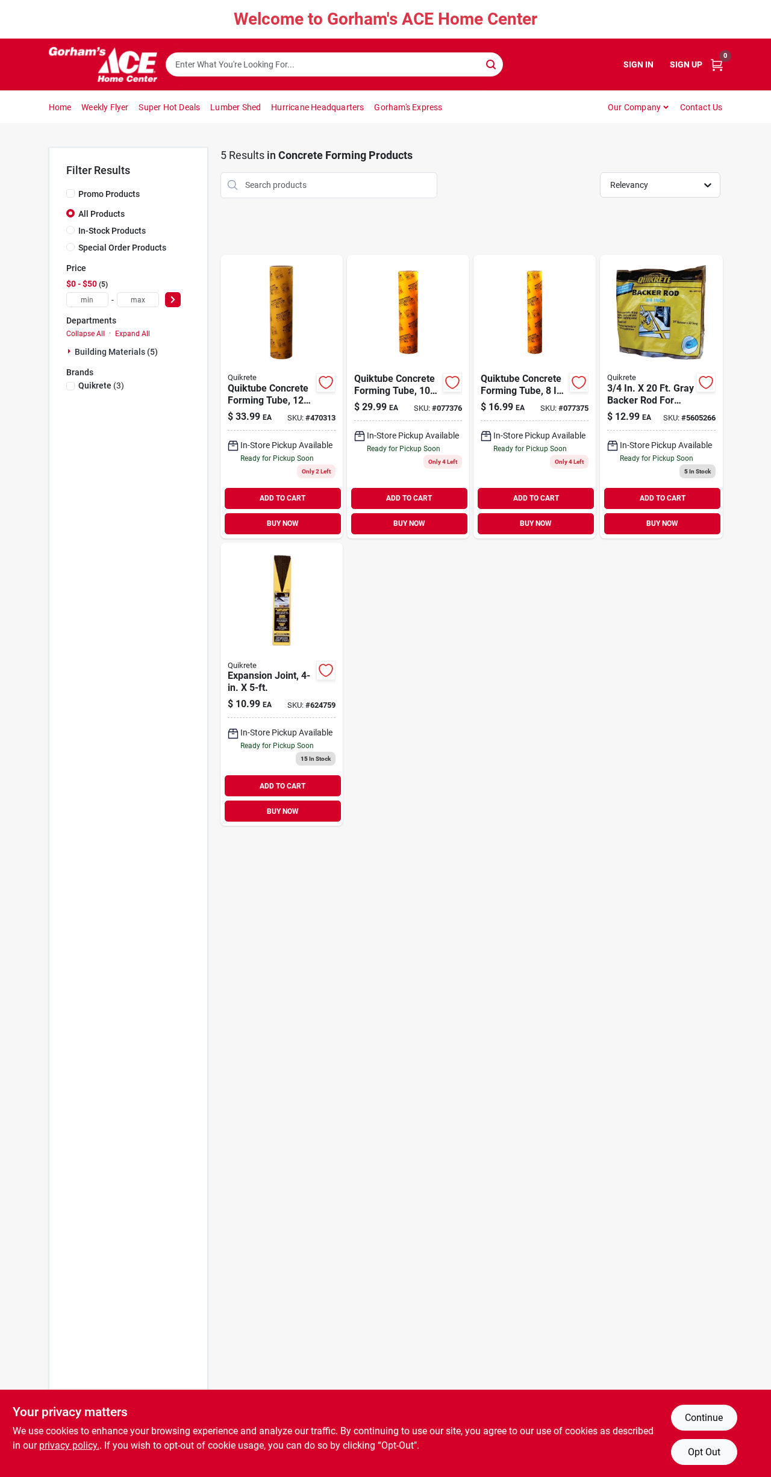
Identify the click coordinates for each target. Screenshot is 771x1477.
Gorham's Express (408, 107)
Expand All (132, 333)
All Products (101, 214)
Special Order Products (122, 248)
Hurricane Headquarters (317, 107)
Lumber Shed (235, 107)
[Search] (492, 63)
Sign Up (686, 64)
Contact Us (701, 107)
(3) (101, 385)
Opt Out (704, 1452)
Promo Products (109, 194)
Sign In (638, 64)
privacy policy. (69, 1445)
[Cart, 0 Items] (717, 64)
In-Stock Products (112, 231)
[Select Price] (173, 299)
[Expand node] (70, 351)
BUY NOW (283, 523)
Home (60, 107)
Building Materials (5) (116, 352)
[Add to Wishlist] (326, 382)
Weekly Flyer (104, 107)
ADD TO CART (282, 498)
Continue (704, 1417)
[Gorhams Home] (103, 64)
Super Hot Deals (169, 107)
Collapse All (85, 333)
